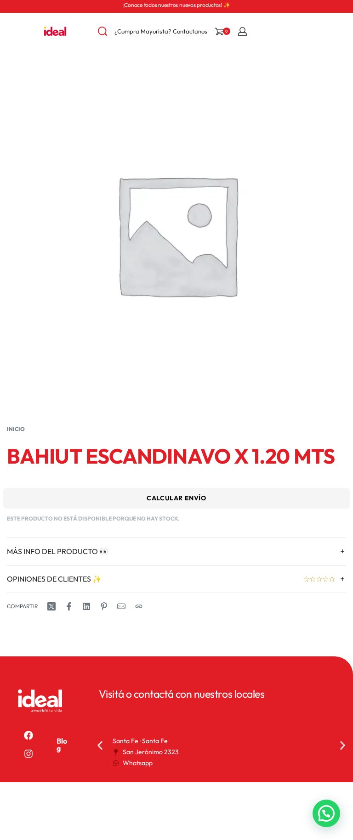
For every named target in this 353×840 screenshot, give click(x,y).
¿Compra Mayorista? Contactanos (160, 31)
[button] (100, 745)
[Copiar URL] (139, 606)
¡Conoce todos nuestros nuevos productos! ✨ (176, 4)
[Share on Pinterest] (104, 606)
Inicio (16, 429)
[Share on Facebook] (69, 606)
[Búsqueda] (102, 31)
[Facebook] (28, 735)
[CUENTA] (242, 31)
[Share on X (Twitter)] (51, 606)
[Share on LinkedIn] (86, 606)
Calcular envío (176, 498)
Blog (62, 744)
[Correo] (121, 606)
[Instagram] (28, 754)
